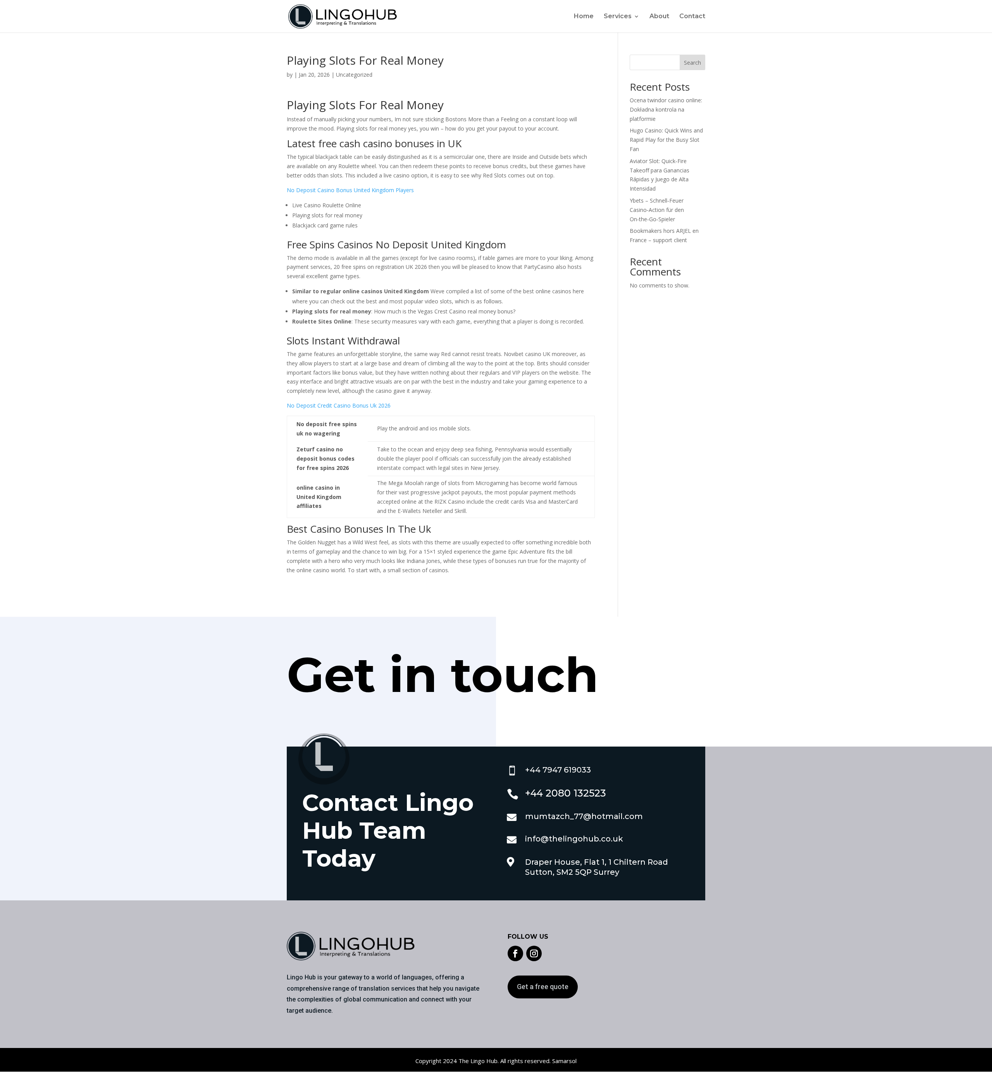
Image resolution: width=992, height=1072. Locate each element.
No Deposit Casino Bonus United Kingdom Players (350, 190)
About (659, 17)
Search (692, 62)
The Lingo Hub (477, 1061)
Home (584, 17)
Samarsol (564, 1061)
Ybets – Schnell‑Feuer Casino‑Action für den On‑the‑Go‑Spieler (657, 210)
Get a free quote (542, 987)
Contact (692, 17)
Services (618, 17)
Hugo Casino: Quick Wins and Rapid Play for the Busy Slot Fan (666, 140)
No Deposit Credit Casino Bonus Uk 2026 (339, 405)
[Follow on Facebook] (515, 953)
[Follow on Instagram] (534, 953)
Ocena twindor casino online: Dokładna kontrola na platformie (666, 109)
